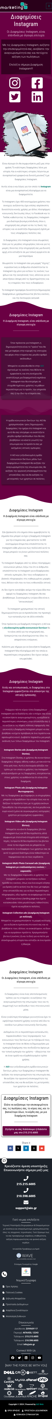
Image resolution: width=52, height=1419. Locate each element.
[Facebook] (37, 83)
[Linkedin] (37, 97)
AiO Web (40, 1404)
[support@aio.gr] (26, 1202)
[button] (10, 1148)
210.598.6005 (26, 1196)
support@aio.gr (26, 1208)
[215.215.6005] (26, 1178)
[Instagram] (14, 83)
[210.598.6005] (26, 1190)
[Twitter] (14, 97)
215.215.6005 (26, 1184)
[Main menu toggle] (49, 6)
